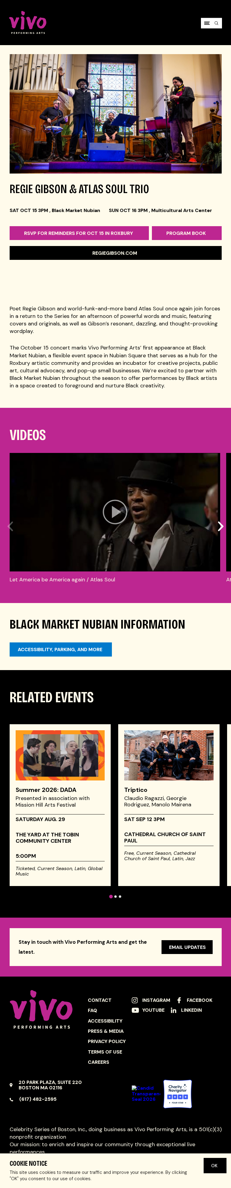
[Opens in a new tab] (177, 1094)
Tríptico (135, 789)
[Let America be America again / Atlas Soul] (115, 512)
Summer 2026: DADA (46, 789)
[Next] (220, 511)
